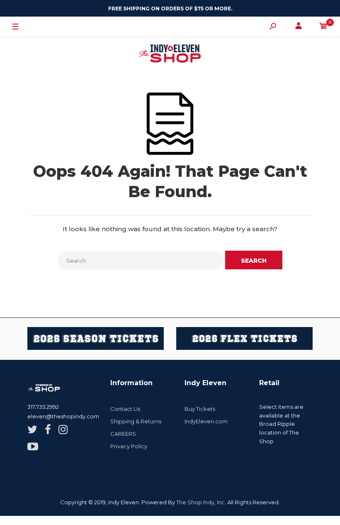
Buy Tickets (200, 408)
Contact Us (125, 408)
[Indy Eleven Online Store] (170, 55)
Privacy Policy (128, 446)
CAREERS (123, 433)
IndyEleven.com (206, 421)
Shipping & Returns (135, 421)
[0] (323, 27)
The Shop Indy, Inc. (201, 502)
